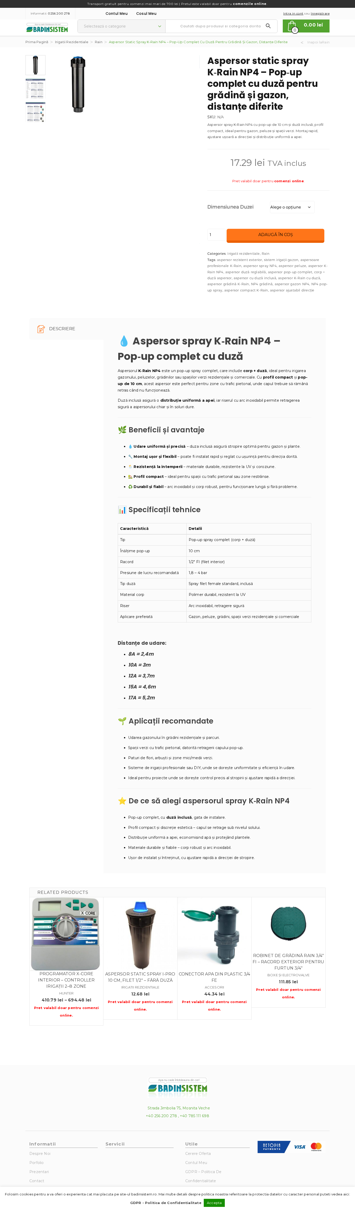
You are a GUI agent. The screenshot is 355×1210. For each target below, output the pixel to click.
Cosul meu (146, 13)
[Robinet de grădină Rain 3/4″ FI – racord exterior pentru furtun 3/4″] (288, 925)
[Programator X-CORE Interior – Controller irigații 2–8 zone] (66, 934)
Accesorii (214, 987)
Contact (36, 1181)
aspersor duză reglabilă (245, 272)
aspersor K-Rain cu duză (299, 278)
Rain (98, 42)
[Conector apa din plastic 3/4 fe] (214, 934)
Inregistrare (320, 13)
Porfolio (36, 1162)
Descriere (61, 328)
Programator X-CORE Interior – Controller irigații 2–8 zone (66, 980)
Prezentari (39, 1171)
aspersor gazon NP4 (292, 284)
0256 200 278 (59, 13)
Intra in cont (293, 13)
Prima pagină (36, 42)
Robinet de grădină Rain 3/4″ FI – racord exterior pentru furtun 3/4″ (288, 962)
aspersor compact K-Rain (246, 290)
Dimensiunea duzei (230, 206)
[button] (306, 25)
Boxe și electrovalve (288, 975)
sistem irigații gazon (281, 260)
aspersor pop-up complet (290, 272)
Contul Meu (117, 13)
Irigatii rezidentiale (71, 42)
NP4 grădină (262, 284)
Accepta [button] (214, 1203)
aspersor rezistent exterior (239, 260)
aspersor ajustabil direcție (292, 290)
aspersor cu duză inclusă (255, 278)
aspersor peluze (292, 266)
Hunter (66, 993)
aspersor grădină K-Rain (228, 284)
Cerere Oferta (198, 1153)
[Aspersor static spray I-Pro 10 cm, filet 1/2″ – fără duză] (140, 934)
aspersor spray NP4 (260, 266)
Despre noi (39, 1153)
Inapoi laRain (318, 42)
